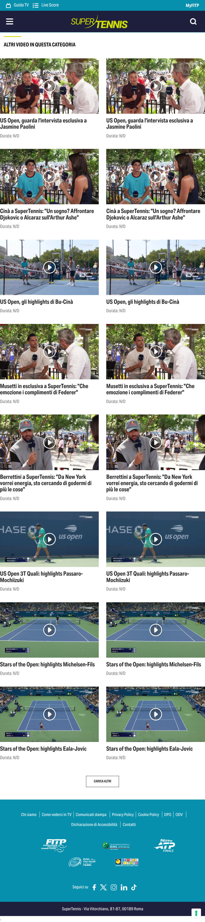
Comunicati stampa (91, 814)
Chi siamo (28, 814)
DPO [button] (167, 814)
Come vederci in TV (57, 814)
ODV (179, 814)
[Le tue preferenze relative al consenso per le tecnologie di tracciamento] (196, 913)
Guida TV (21, 5)
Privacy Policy (123, 814)
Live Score (50, 5)
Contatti (129, 824)
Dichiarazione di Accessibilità (94, 824)
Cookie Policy (148, 814)
